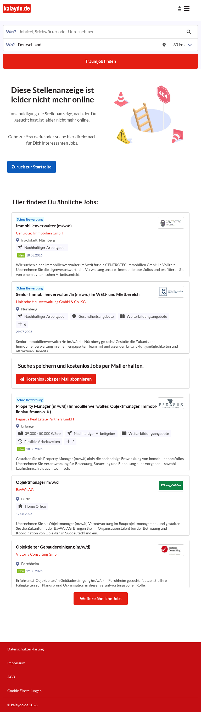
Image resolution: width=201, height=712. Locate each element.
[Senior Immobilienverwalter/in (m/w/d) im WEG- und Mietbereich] (100, 318)
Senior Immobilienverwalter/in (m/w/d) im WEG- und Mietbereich (77, 294)
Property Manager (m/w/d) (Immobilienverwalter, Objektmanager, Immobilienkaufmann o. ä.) (86, 409)
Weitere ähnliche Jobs (100, 598)
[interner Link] (17, 8)
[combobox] (100, 31)
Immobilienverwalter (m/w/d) (44, 225)
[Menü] (191, 8)
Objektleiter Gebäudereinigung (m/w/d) (53, 547)
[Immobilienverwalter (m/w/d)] (100, 245)
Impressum (16, 663)
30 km (179, 44)
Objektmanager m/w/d (37, 482)
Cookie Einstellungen (24, 691)
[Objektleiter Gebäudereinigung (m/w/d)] (100, 564)
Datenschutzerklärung (25, 649)
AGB (11, 677)
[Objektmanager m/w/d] (100, 505)
